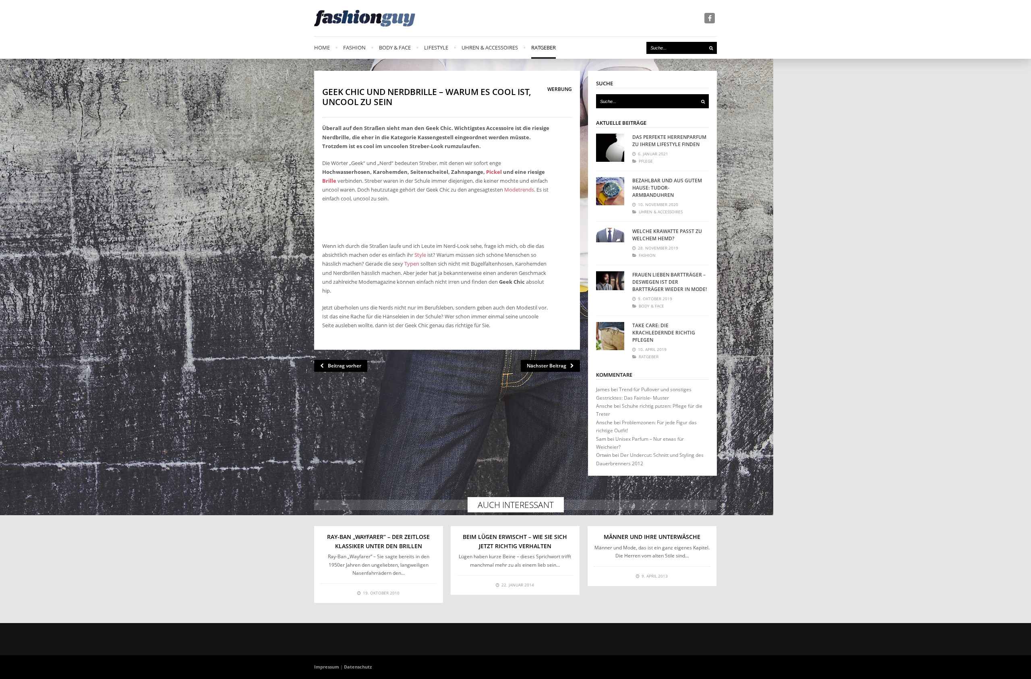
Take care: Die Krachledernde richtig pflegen (663, 332)
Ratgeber (543, 47)
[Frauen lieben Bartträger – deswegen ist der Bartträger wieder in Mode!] (610, 285)
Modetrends (519, 189)
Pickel (494, 171)
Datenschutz (358, 667)
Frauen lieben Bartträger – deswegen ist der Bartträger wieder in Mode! (669, 282)
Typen (411, 263)
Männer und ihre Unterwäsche (652, 537)
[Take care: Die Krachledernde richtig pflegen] (610, 336)
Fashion (354, 47)
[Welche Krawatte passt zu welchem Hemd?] (610, 242)
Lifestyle (436, 47)
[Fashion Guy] (364, 18)
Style (420, 254)
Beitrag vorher (344, 365)
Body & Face (395, 47)
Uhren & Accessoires (490, 47)
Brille (329, 180)
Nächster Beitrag (546, 365)
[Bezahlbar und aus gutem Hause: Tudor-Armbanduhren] (610, 191)
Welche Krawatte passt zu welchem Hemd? (667, 235)
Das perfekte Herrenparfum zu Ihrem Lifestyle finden (669, 141)
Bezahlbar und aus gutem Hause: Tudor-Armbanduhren (667, 187)
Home (322, 47)
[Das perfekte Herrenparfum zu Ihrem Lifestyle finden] (610, 148)
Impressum (326, 667)
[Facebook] (709, 18)
